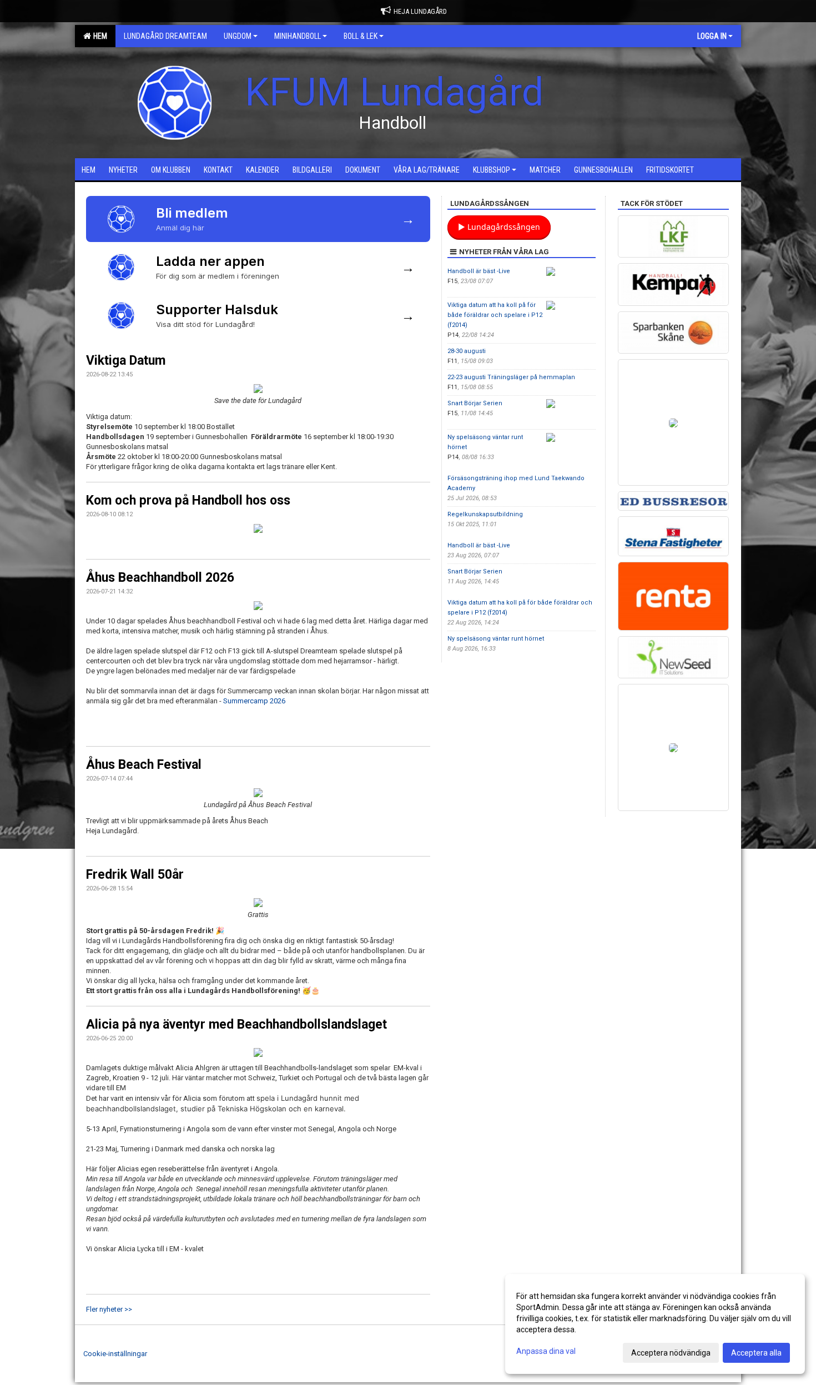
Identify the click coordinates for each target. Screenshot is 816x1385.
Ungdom (237, 36)
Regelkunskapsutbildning (485, 514)
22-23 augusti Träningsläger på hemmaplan (511, 377)
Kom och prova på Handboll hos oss (188, 500)
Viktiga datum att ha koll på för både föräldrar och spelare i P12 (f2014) (494, 315)
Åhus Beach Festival (144, 764)
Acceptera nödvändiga (671, 1352)
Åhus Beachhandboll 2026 (160, 577)
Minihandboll (297, 36)
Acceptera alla (756, 1352)
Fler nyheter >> (109, 1309)
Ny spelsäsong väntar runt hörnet (495, 638)
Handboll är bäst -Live (478, 271)
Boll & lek (360, 36)
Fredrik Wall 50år (135, 874)
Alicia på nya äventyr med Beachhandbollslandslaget (236, 1024)
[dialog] (655, 1324)
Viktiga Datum (125, 360)
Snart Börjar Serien (474, 403)
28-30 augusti (466, 351)
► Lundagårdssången (499, 226)
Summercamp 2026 (254, 701)
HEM (98, 36)
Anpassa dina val (546, 1351)
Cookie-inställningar (115, 1353)
